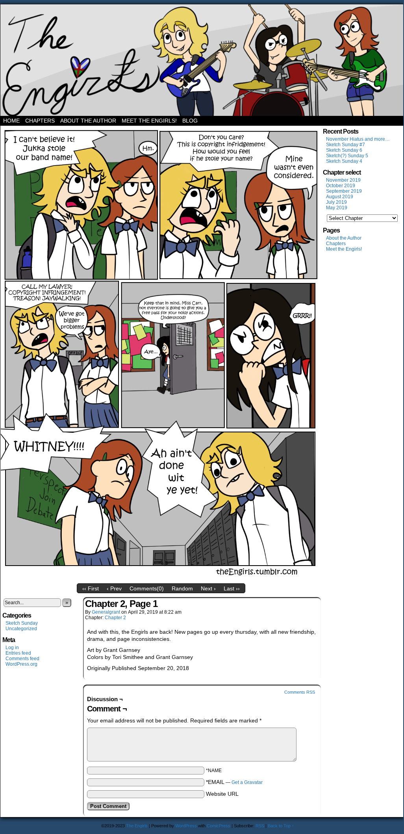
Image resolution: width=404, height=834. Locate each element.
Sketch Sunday (22, 623)
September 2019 (344, 191)
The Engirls (202, 60)
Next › (208, 588)
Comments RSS (299, 692)
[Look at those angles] (161, 578)
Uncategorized (21, 628)
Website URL (222, 794)
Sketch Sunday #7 (345, 144)
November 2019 (343, 180)
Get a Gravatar (247, 782)
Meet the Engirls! (149, 120)
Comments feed (22, 658)
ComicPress (218, 825)
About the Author (88, 120)
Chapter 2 (115, 617)
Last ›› (232, 588)
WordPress (186, 825)
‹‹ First (90, 588)
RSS (260, 825)
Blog (190, 120)
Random (182, 588)
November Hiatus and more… (358, 139)
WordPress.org (21, 664)
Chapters (40, 120)
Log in (12, 647)
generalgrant (106, 612)
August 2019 (339, 196)
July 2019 (336, 202)
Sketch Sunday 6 (344, 150)
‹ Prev (114, 588)
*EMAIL (234, 782)
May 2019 (336, 207)
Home (11, 120)
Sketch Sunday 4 (344, 161)
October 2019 (340, 185)
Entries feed (18, 653)
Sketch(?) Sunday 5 (347, 155)
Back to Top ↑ (281, 825)
